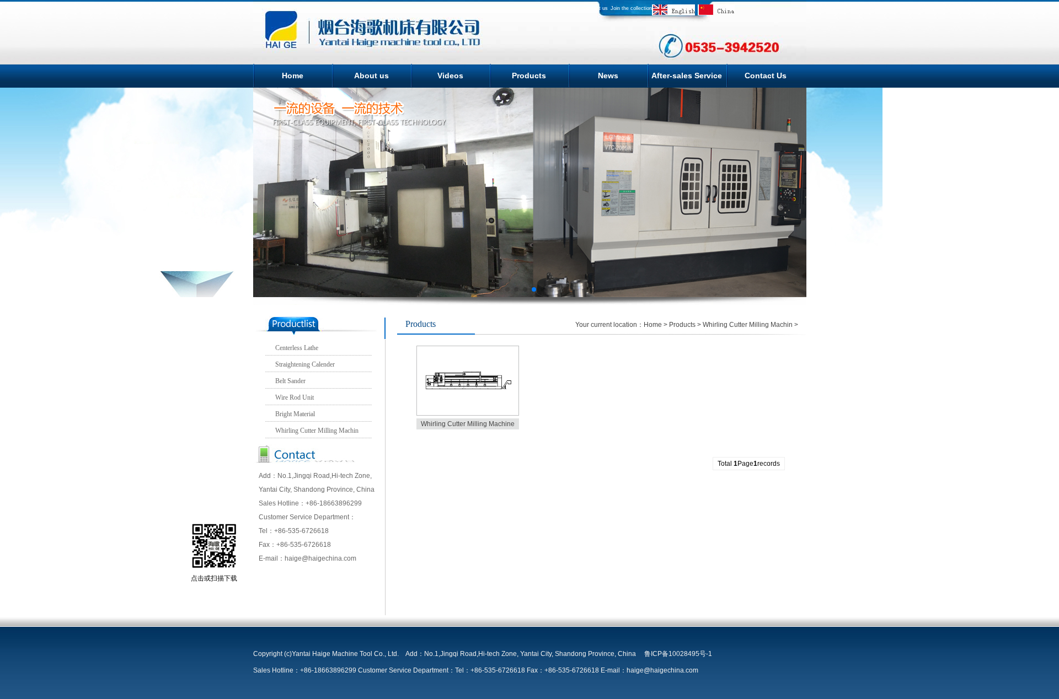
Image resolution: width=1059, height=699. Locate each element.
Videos (450, 75)
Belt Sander (290, 381)
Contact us (595, 8)
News (608, 75)
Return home (565, 8)
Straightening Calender (305, 364)
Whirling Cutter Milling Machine (468, 424)
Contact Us (766, 75)
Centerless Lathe (296, 348)
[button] (507, 289)
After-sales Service (686, 75)
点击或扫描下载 (214, 578)
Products (529, 75)
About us (371, 75)
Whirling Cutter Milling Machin (317, 430)
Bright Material (295, 414)
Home (292, 75)
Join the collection (631, 8)
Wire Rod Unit (294, 397)
